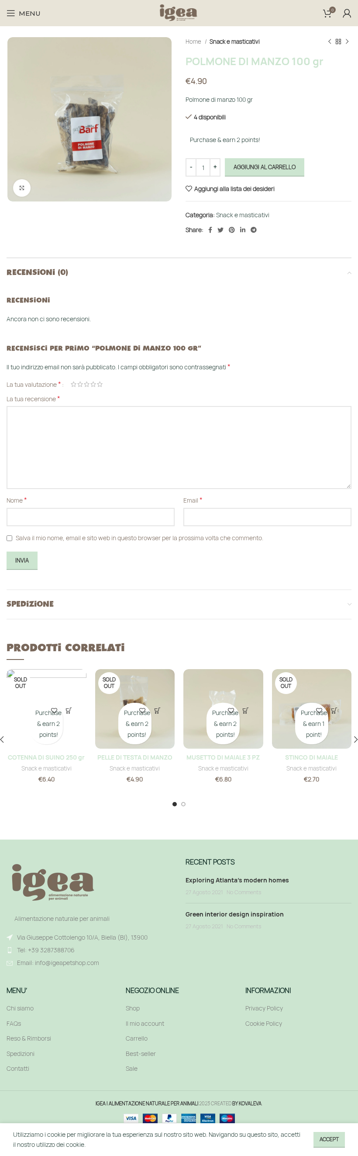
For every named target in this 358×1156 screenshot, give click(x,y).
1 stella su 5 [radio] (73, 384)
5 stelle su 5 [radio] (99, 384)
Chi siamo (20, 1008)
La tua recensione (33, 398)
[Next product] (347, 42)
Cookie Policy (263, 1023)
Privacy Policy (264, 1008)
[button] (246, 710)
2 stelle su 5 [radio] (80, 384)
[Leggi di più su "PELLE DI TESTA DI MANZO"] (158, 710)
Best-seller (141, 1053)
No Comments (244, 892)
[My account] (347, 13)
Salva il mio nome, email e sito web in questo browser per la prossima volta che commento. (139, 538)
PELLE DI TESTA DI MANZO (134, 757)
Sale (132, 1068)
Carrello (137, 1038)
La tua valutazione (34, 384)
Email (193, 500)
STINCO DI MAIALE (311, 757)
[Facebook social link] (210, 230)
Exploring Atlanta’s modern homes (237, 880)
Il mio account (145, 1023)
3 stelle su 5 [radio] (86, 384)
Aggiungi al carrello (265, 167)
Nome (17, 500)
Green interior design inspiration (235, 914)
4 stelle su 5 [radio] (93, 384)
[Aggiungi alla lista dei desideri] (54, 710)
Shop (133, 1008)
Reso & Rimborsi (29, 1038)
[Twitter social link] (220, 230)
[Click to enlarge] (22, 188)
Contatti (18, 1068)
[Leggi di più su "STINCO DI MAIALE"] (334, 710)
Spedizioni (20, 1053)
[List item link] (89, 950)
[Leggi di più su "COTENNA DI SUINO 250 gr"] (69, 710)
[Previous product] (329, 42)
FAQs (14, 1023)
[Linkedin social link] (243, 230)
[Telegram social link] (253, 230)
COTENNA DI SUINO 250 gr (46, 757)
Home (194, 41)
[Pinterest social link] (232, 230)
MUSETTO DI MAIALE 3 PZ (223, 757)
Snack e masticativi (235, 41)
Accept (329, 1139)
